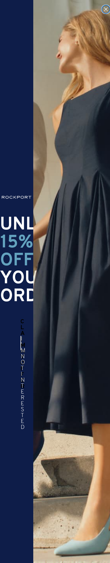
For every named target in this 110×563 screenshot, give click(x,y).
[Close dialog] (106, 9)
